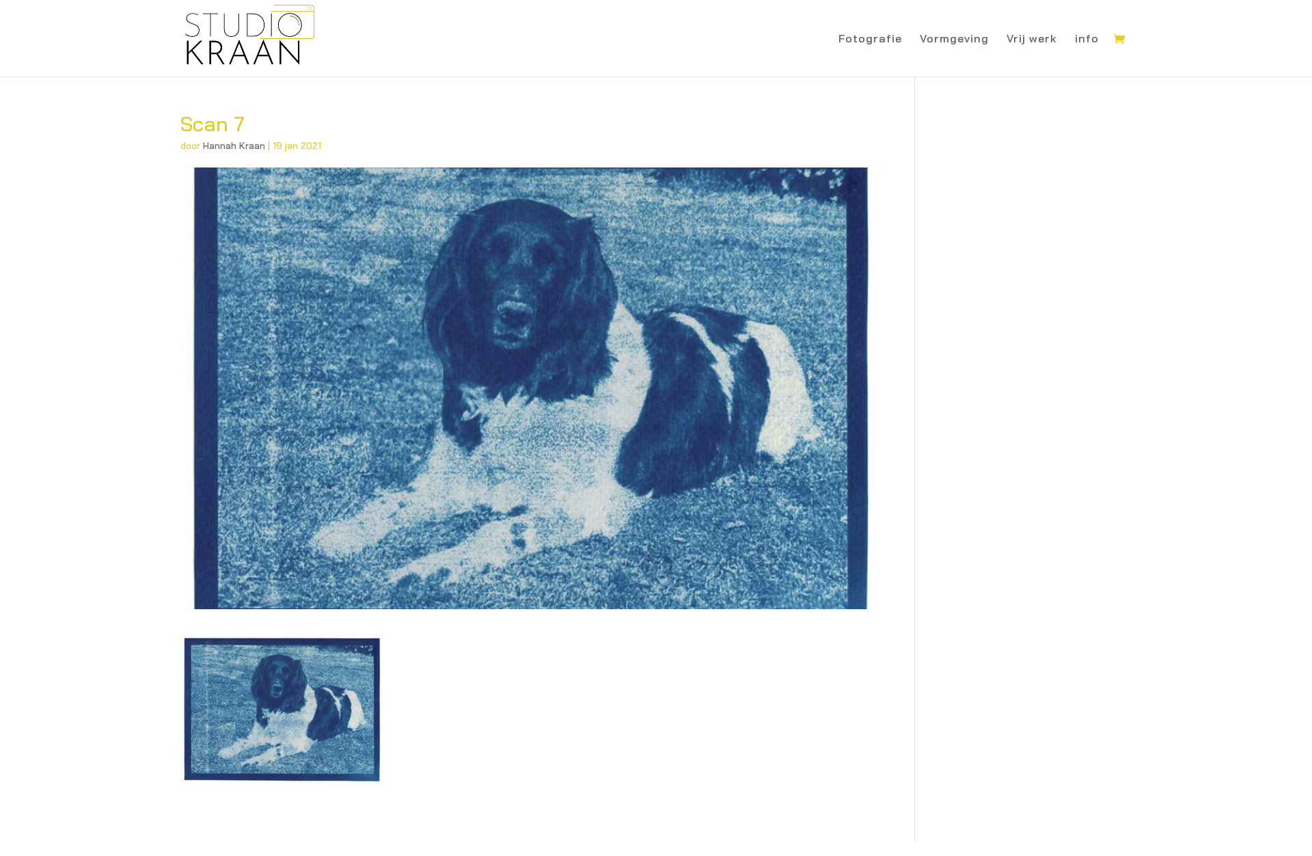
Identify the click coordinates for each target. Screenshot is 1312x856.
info (1087, 39)
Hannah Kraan (234, 145)
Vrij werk (1032, 39)
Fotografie (870, 39)
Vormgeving (954, 39)
